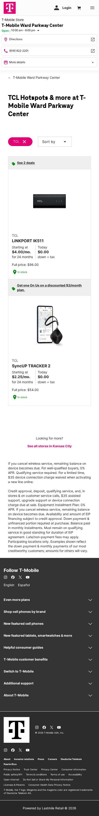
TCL (16, 141)
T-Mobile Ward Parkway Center (36, 77)
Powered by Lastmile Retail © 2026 (49, 808)
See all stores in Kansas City (49, 446)
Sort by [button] (55, 141)
